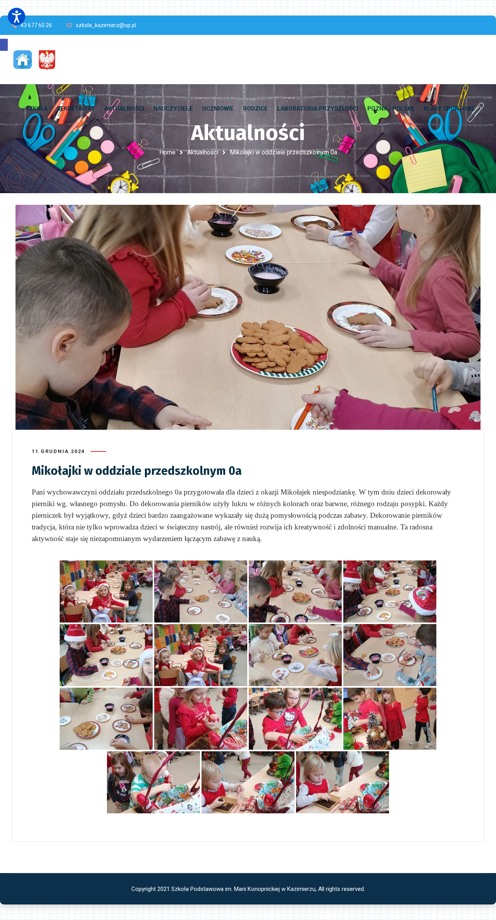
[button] (4, 45)
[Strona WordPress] (38, 59)
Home (167, 152)
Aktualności (202, 152)
